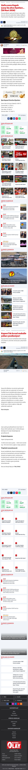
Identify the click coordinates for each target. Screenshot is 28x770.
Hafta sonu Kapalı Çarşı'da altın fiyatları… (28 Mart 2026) (18, 2)
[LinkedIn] (16, 704)
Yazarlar (14, 713)
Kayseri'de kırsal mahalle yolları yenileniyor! (18, 330)
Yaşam (14, 725)
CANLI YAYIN (6, 700)
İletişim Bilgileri (17, 759)
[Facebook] (7, 704)
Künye (3, 753)
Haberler (3, 2)
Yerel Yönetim (14, 715)
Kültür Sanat (14, 721)
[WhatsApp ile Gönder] (19, 118)
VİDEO (5, 696)
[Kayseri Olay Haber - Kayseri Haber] (14, 745)
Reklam (3, 759)
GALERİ (18, 696)
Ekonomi (8, 2)
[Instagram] (13, 704)
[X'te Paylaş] (4, 22)
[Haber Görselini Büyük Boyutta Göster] (14, 35)
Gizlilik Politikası (17, 753)
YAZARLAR (19, 700)
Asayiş (14, 735)
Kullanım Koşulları (18, 755)
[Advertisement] (14, 478)
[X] (10, 704)
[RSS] (21, 704)
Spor (14, 711)
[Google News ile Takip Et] (24, 45)
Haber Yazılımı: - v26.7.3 (14, 768)
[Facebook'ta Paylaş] (2, 22)
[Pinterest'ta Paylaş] (17, 118)
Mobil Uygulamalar (6, 757)
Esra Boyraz (6, 45)
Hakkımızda (4, 755)
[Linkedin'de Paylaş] (14, 118)
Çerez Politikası (17, 757)
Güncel (14, 732)
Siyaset (14, 737)
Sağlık (14, 723)
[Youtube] (18, 704)
